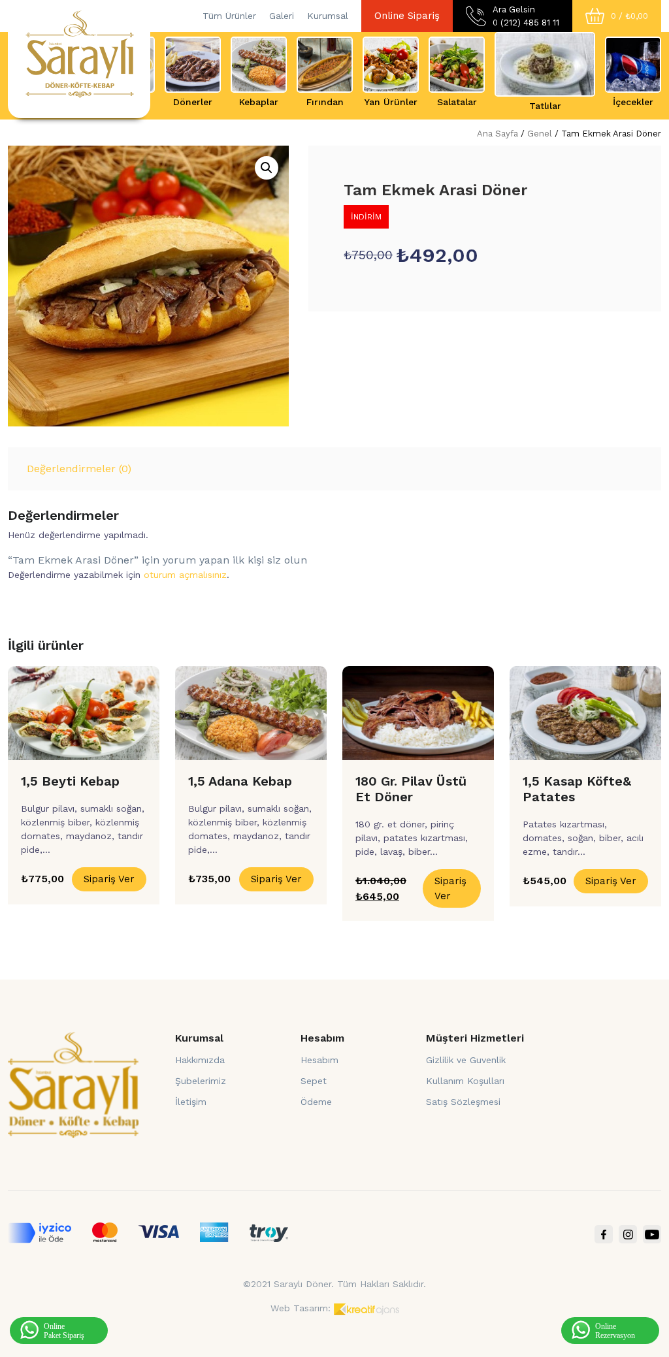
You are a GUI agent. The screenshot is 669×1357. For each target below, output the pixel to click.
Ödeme (316, 1101)
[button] (266, 168)
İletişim (190, 1101)
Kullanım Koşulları (465, 1081)
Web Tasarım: (300, 1308)
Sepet (314, 1081)
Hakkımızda (200, 1060)
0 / (629, 16)
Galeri (281, 15)
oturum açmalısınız (185, 574)
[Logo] (79, 53)
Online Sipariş (407, 16)
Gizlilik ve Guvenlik (466, 1060)
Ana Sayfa (497, 133)
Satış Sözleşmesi (463, 1101)
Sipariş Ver (109, 879)
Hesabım (319, 1060)
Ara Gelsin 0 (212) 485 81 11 (526, 16)
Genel (539, 133)
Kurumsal (327, 15)
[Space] (73, 1084)
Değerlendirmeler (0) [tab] (79, 468)
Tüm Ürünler (229, 15)
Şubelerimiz (200, 1081)
